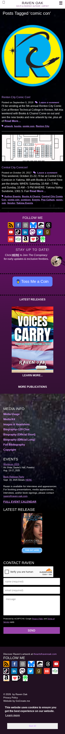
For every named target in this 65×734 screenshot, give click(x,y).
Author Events (12, 196)
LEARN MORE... (32, 375)
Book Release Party (13, 476)
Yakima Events (24, 203)
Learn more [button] (12, 715)
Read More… (12, 121)
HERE (15, 255)
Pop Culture (48, 199)
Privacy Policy (37, 619)
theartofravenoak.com (45, 654)
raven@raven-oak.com (15, 496)
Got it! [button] (32, 726)
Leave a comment (49, 102)
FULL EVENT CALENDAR (19, 501)
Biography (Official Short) (19, 434)
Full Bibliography (14, 444)
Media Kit (9, 419)
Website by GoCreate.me (16, 701)
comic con (28, 126)
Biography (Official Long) (19, 439)
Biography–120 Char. (16, 429)
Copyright (9, 449)
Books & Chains (31, 196)
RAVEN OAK (32, 3)
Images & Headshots (16, 424)
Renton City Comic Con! (16, 97)
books (17, 126)
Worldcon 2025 (11, 464)
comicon (26, 199)
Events (36, 199)
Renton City (42, 126)
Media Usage (11, 414)
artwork (8, 126)
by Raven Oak (19, 694)
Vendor (11, 203)
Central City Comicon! (15, 167)
